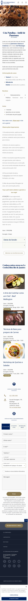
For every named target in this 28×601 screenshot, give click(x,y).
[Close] (26, 586)
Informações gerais (22, 426)
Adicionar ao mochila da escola (14, 253)
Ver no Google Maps (15, 407)
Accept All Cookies (14, 598)
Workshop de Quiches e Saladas (13, 364)
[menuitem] (18, 2)
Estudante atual (14, 426)
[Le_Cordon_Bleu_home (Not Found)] (8, 2)
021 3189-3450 (13, 395)
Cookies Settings (14, 595)
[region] (14, 593)
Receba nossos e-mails (14, 525)
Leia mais (7, 309)
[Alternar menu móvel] (26, 2)
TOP (26, 520)
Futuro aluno (5, 426)
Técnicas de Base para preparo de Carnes (12, 330)
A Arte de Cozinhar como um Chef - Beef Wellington (13, 296)
